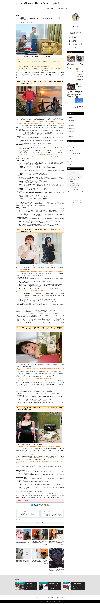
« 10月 (68, 204)
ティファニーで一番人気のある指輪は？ (74, 185)
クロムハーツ (76, 179)
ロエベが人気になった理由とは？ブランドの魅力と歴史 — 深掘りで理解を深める (33, 66)
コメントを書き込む (40, 522)
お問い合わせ (46, 8)
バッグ (17, 15)
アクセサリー (72, 145)
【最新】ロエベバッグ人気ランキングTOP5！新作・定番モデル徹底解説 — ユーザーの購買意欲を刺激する (39, 61)
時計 (70, 156)
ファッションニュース (74, 153)
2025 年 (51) (71, 120)
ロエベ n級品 (30, 497)
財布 (70, 161)
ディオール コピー (72, 37)
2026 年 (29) (71, 117)
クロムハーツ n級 (70, 181)
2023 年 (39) (71, 125)
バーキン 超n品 (72, 36)
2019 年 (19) (71, 136)
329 (32, 22)
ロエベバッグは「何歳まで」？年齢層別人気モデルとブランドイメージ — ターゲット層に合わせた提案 (38, 64)
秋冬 (77, 175)
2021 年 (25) (71, 131)
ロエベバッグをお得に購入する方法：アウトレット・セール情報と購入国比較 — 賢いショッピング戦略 (38, 68)
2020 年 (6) (71, 134)
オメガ (72, 177)
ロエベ (81, 177)
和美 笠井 (18, 22)
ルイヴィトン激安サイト (73, 40)
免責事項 (53, 8)
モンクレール (81, 175)
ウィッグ (71, 147)
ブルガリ (74, 175)
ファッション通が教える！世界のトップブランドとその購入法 (37, 3)
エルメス (69, 177)
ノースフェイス (70, 172)
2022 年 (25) (71, 128)
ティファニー (70, 175)
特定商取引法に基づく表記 (61, 8)
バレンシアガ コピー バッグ (74, 38)
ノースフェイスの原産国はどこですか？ (74, 183)
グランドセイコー (70, 179)
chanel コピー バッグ (73, 41)
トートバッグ (76, 177)
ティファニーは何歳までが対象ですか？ (74, 187)
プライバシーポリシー (37, 8)
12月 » (71, 204)
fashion (77, 172)
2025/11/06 (24, 22)
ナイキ (74, 172)
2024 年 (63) (71, 123)
